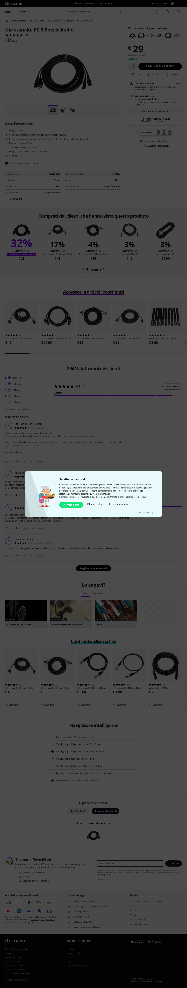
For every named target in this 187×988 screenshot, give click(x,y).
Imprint (141, 512)
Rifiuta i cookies (95, 503)
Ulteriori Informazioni (118, 503)
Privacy (150, 512)
